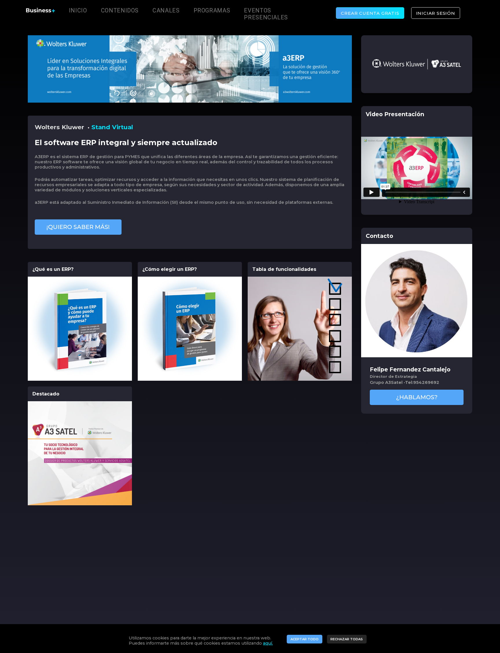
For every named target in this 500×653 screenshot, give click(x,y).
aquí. (268, 643)
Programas (212, 10)
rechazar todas (346, 639)
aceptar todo (305, 639)
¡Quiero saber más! (78, 226)
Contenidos (120, 10)
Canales (165, 10)
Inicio (78, 10)
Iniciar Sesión (435, 13)
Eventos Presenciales (266, 14)
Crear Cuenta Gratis (370, 13)
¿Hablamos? (417, 397)
